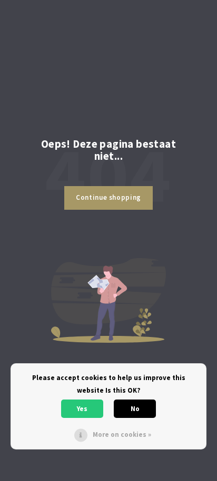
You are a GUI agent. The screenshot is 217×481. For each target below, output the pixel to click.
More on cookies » (122, 434)
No (135, 408)
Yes (82, 408)
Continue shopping (108, 197)
